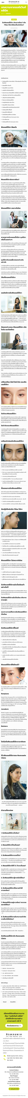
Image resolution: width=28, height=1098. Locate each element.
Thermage (13, 926)
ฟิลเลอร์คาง (20, 931)
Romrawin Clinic (10, 968)
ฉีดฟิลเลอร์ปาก (13, 176)
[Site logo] (14, 2)
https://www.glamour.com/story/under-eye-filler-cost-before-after (14, 996)
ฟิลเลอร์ (4, 1002)
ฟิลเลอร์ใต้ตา (13, 1002)
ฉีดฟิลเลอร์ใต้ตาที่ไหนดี (7, 110)
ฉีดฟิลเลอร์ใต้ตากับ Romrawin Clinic (10, 122)
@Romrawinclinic (9, 973)
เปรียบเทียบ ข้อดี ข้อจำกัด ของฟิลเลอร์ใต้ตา (11, 95)
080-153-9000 (14, 1058)
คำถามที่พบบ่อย (5, 119)
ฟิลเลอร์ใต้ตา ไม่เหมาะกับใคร (8, 105)
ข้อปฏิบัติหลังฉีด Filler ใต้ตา (8, 102)
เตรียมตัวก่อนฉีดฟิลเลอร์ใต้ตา (8, 97)
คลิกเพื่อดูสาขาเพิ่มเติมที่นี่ (7, 978)
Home (2, 13)
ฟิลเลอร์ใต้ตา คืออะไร (6, 85)
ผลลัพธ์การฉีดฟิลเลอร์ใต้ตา (8, 90)
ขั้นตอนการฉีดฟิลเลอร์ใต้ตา (8, 100)
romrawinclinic (14, 28)
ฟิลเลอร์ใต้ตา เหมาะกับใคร (7, 88)
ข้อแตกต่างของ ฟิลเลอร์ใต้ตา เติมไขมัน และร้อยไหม (13, 93)
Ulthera (17, 926)
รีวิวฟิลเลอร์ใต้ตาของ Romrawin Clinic (10, 117)
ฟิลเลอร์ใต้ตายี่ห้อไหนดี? (7, 112)
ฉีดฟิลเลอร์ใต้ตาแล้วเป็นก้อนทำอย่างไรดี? (11, 107)
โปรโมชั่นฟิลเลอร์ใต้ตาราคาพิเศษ (9, 114)
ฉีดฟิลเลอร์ (8, 13)
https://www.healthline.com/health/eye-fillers (13, 989)
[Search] (26, 2)
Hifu (9, 926)
